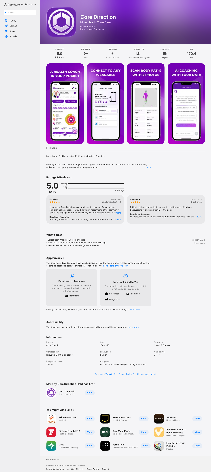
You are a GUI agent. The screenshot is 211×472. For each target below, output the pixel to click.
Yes (48, 364)
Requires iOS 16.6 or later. (58, 355)
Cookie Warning (93, 469)
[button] (20, 20)
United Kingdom (52, 459)
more (148, 167)
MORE (118, 213)
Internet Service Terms (55, 469)
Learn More (134, 309)
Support (105, 469)
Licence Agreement (146, 374)
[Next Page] (208, 104)
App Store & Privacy (75, 469)
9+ (155, 355)
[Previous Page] (43, 104)
